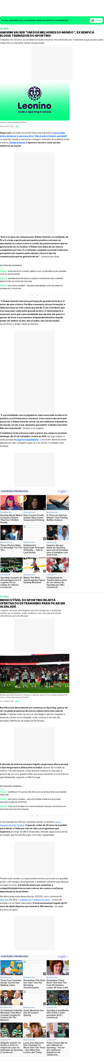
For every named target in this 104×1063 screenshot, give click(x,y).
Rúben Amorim (17, 142)
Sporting (4, 899)
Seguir (98, 20)
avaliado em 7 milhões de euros (34, 900)
